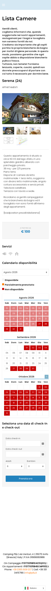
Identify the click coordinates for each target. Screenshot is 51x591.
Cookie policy (37, 578)
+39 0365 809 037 (22, 569)
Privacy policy (14, 578)
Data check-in (13, 438)
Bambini (31, 461)
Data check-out (14, 449)
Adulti (8, 461)
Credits (25, 583)
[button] (3, 5)
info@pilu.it (31, 572)
